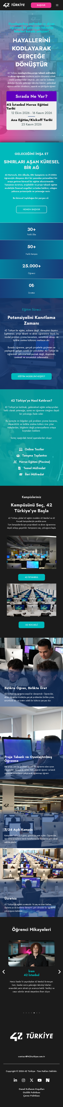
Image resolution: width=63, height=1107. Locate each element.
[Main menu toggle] (57, 5)
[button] (41, 5)
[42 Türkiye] (14, 5)
